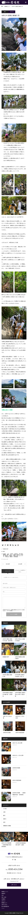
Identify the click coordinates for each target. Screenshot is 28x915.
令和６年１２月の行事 (17, 755)
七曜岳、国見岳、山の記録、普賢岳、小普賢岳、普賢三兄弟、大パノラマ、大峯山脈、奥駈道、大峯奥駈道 (13, 555)
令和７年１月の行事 (17, 743)
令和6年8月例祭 (16, 767)
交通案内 (3, 899)
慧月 (7, 549)
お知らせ (3, 900)
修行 (5, 11)
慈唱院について (5, 891)
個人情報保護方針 (5, 906)
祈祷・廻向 (4, 897)
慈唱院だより (4, 902)
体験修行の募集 (7, 825)
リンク (3, 908)
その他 (4, 808)
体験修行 (3, 893)
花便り (4, 818)
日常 (4, 822)
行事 (4, 812)
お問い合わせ (14, 884)
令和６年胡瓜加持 (16, 780)
